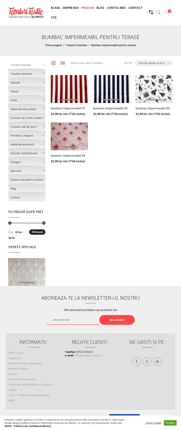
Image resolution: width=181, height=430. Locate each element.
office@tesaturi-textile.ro (88, 355)
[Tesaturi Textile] (26, 12)
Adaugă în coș (68, 111)
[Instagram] (147, 361)
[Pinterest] (157, 361)
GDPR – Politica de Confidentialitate (28, 395)
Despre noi (14, 358)
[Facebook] (136, 361)
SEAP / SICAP (16, 352)
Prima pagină (53, 45)
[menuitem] (55, 8)
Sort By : (128, 62)
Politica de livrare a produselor (25, 363)
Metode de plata (17, 368)
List (62, 63)
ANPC (11, 400)
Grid (53, 63)
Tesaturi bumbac (76, 45)
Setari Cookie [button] (153, 422)
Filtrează (37, 232)
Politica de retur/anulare (22, 379)
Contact (12, 374)
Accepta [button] (170, 422)
